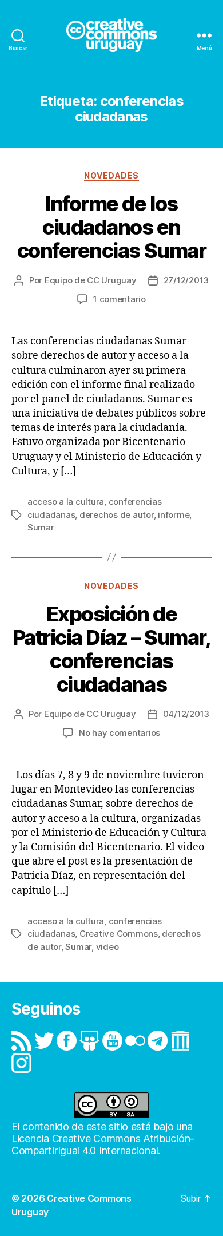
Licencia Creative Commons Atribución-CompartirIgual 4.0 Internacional (102, 1144)
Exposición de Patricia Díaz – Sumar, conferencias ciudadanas (111, 649)
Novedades (111, 175)
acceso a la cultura (65, 501)
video (107, 946)
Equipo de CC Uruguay (91, 280)
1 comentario (119, 299)
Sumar (40, 527)
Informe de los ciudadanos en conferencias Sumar (111, 227)
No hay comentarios (119, 732)
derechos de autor (116, 514)
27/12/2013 (186, 280)
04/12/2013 (186, 713)
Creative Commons (118, 933)
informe (173, 514)
